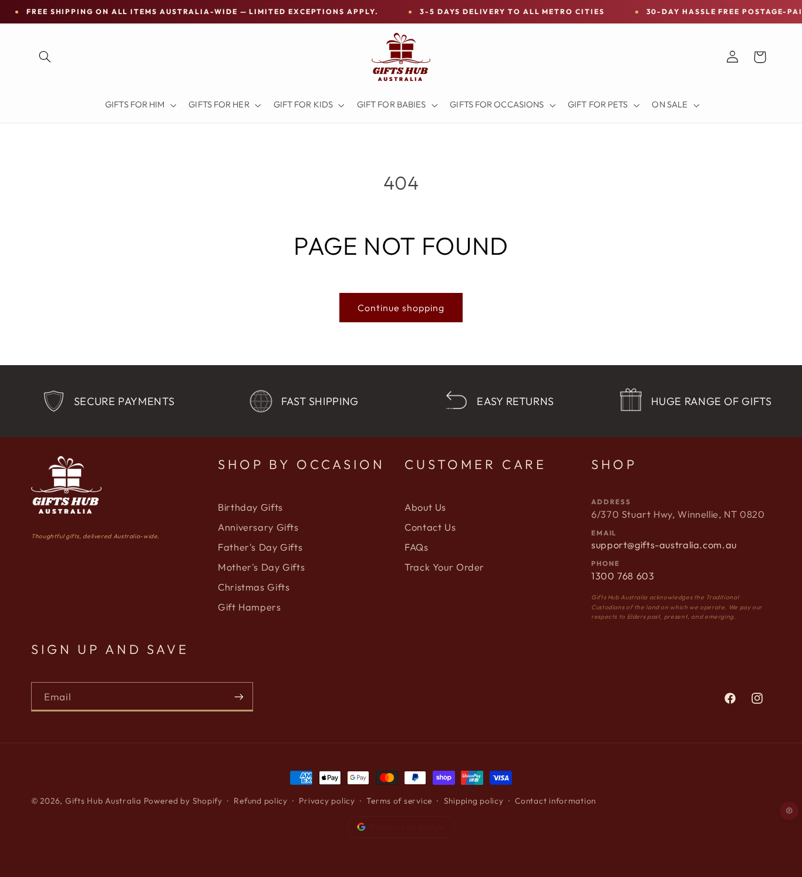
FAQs (417, 547)
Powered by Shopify (183, 800)
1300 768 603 (623, 576)
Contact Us (430, 527)
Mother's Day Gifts (261, 567)
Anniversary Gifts (258, 527)
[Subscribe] (238, 696)
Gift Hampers (249, 607)
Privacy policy (327, 800)
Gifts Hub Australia (103, 800)
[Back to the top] (789, 810)
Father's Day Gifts (260, 547)
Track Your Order (444, 567)
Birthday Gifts (250, 507)
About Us (425, 507)
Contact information (555, 800)
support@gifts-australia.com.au (664, 545)
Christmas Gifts (253, 587)
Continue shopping (401, 307)
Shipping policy (474, 800)
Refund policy (261, 800)
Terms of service (399, 800)
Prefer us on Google (407, 827)
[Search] (44, 56)
